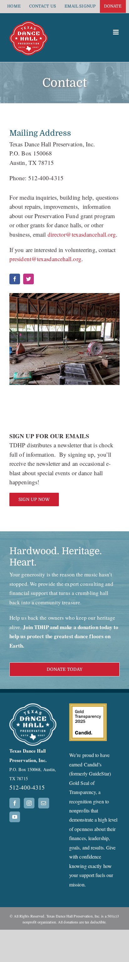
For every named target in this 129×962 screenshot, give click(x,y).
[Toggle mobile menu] (116, 32)
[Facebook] (14, 803)
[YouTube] (14, 817)
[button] (64, 669)
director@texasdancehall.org (82, 234)
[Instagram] (29, 803)
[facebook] (14, 279)
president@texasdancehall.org (45, 259)
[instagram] (28, 279)
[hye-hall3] (64, 339)
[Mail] (43, 803)
